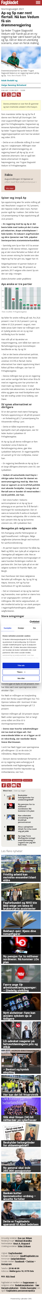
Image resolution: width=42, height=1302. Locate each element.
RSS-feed (10, 1276)
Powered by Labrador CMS (21, 1298)
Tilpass (20, 672)
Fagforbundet (15, 1253)
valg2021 (6, 780)
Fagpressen (28, 1282)
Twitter (30, 1261)
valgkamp (17, 780)
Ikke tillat (21, 678)
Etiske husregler (28, 1288)
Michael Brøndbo (23, 1240)
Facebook (19, 1261)
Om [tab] (34, 628)
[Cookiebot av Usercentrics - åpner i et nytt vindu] (29, 622)
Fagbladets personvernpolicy (20, 1290)
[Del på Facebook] (4, 94)
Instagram (6, 1264)
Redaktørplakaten (24, 1285)
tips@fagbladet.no (29, 1256)
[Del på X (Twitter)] (9, 94)
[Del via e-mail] (14, 94)
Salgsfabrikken (18, 1258)
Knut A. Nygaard (21, 1243)
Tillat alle (21, 666)
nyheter (28, 780)
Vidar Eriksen (24, 1246)
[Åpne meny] (38, 3)
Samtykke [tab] (7, 628)
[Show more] (9, 188)
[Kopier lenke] (19, 94)
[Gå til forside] (9, 3)
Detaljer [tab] (21, 628)
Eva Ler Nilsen (25, 1238)
